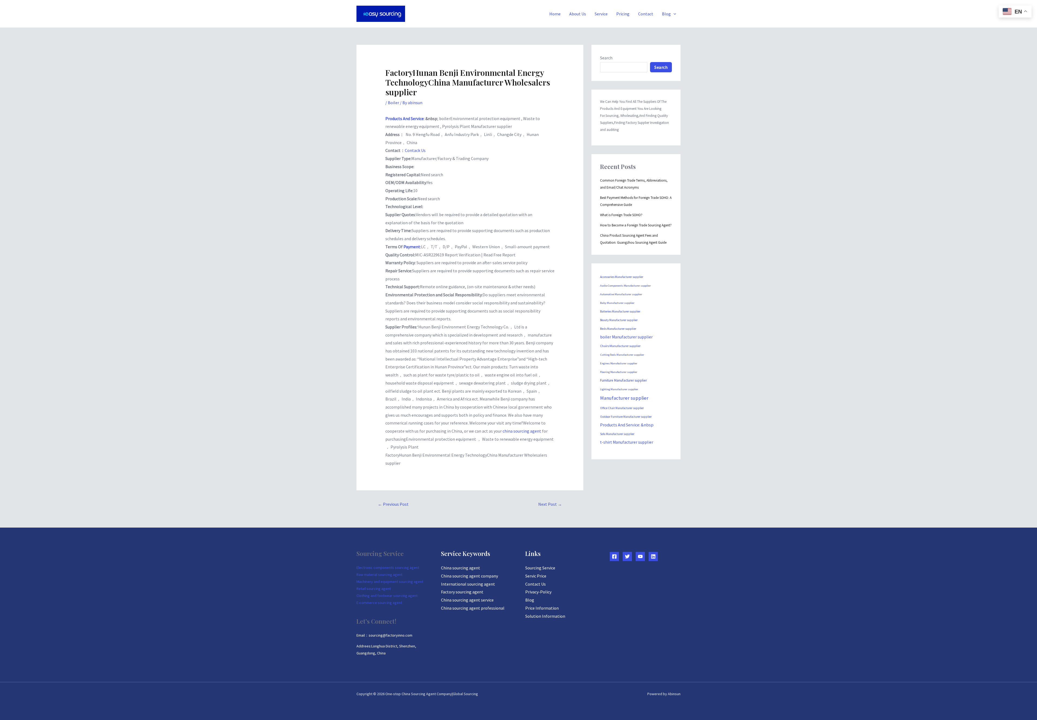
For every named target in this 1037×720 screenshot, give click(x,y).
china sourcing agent (522, 431)
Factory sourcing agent (462, 592)
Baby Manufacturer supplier (617, 303)
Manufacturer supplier (624, 398)
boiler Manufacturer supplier (626, 336)
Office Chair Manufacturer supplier (622, 408)
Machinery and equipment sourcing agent (389, 581)
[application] (673, 13)
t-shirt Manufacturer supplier (626, 442)
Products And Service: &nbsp (627, 424)
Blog (666, 13)
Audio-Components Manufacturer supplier (625, 285)
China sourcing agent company (469, 576)
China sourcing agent (460, 567)
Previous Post (393, 504)
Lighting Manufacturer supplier (619, 389)
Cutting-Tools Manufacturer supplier (622, 354)
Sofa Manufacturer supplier (617, 434)
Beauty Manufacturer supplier (619, 320)
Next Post (550, 504)
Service (601, 13)
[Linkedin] (653, 556)
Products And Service (404, 118)
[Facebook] (614, 556)
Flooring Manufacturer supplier (618, 372)
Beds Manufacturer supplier (618, 329)
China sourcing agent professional (472, 608)
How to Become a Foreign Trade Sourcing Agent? (636, 225)
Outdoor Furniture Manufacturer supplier (626, 417)
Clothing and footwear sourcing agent (387, 595)
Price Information (542, 608)
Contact (645, 13)
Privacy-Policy (538, 592)
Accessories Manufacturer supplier (621, 277)
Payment (411, 246)
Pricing (622, 13)
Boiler (393, 102)
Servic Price (535, 576)
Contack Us (415, 150)
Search (606, 57)
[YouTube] (640, 556)
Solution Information (545, 616)
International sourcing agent (468, 584)
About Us (577, 13)
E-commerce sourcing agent (379, 602)
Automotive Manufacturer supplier (621, 294)
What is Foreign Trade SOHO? (621, 215)
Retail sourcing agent (373, 588)
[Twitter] (627, 556)
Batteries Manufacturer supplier (620, 311)
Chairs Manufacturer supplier (620, 346)
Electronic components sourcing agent (387, 567)
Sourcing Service (540, 567)
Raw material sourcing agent (379, 574)
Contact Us (535, 584)
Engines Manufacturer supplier (618, 363)
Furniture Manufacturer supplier (623, 380)
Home (555, 13)
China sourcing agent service (467, 600)
